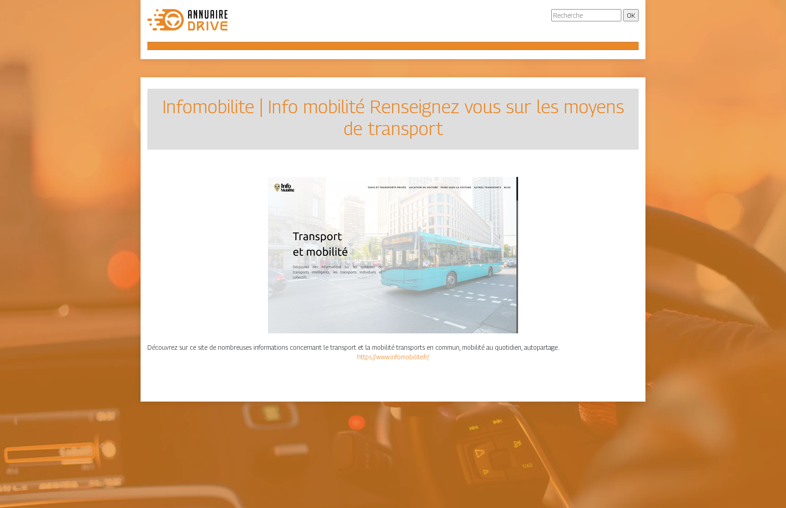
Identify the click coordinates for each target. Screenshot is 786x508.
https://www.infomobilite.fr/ (393, 357)
